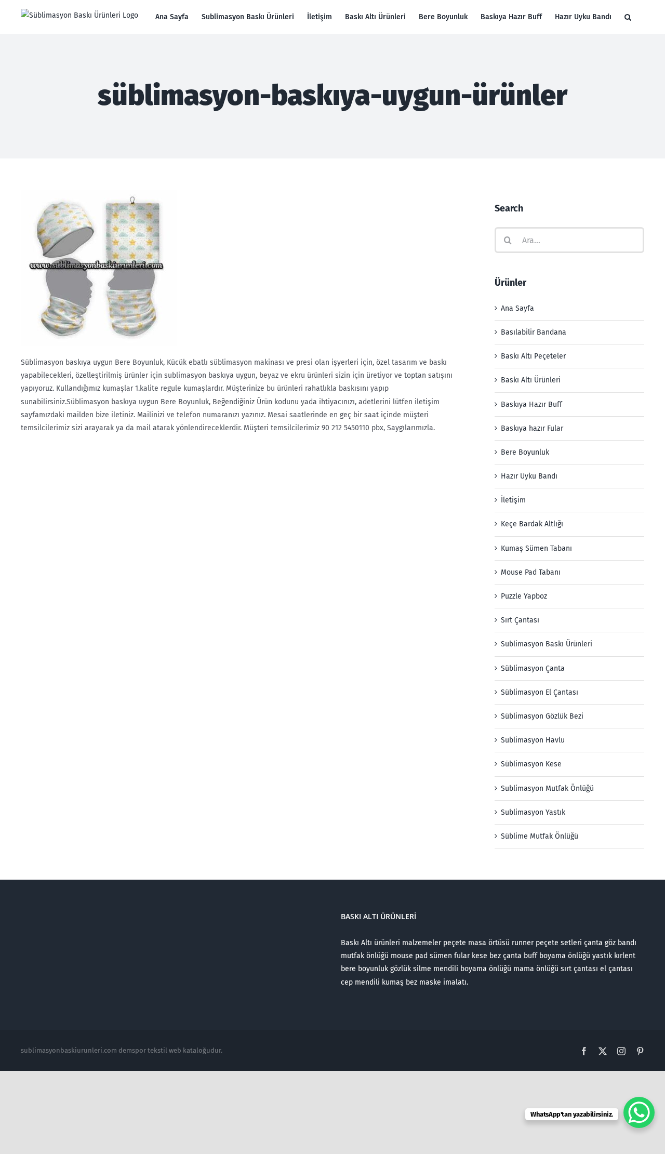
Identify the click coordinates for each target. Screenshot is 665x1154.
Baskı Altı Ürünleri (531, 380)
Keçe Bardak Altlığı (532, 524)
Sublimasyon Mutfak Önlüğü (547, 788)
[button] (627, 17)
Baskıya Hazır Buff (531, 404)
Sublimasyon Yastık (533, 812)
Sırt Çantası (520, 620)
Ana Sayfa (517, 308)
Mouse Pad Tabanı (531, 572)
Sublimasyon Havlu (533, 740)
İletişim (513, 500)
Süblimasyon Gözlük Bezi (542, 716)
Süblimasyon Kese (531, 764)
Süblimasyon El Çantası (539, 692)
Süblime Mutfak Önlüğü (539, 836)
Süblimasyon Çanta (533, 668)
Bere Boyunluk (525, 452)
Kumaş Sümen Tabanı (536, 548)
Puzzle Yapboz (524, 596)
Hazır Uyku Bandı (529, 476)
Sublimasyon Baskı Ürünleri (546, 644)
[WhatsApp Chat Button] (639, 1112)
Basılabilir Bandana (533, 332)
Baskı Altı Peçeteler (533, 356)
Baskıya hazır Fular (532, 428)
